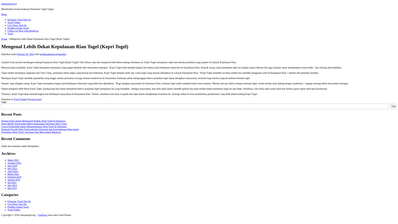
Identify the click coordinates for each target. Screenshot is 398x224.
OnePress (42, 215)
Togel (10, 33)
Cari (3, 102)
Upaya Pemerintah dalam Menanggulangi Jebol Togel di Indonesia (34, 126)
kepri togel (36, 99)
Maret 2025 (13, 160)
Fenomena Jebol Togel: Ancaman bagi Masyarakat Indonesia (31, 132)
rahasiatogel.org (9, 3)
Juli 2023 (11, 182)
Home (4, 39)
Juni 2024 (12, 165)
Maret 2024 (13, 174)
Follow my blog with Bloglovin (23, 31)
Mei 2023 (12, 188)
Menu (4, 14)
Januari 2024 (13, 179)
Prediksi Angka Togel (18, 28)
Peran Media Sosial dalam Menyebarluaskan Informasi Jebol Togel (34, 123)
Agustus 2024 (14, 163)
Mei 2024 (12, 168)
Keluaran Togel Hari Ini (19, 19)
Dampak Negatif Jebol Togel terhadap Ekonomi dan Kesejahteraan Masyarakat (40, 129)
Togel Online (13, 22)
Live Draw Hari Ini (16, 25)
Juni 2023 (12, 185)
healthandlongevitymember (53, 54)
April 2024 (12, 171)
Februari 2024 (14, 177)
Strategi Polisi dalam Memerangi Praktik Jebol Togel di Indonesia (33, 121)
